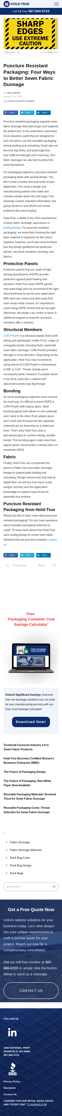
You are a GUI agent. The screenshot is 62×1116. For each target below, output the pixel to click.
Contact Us (10, 1094)
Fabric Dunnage (20, 842)
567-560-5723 (38, 11)
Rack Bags (16, 873)
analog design (12, 227)
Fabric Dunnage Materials (26, 850)
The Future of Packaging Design (25, 771)
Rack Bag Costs (20, 857)
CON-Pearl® (11, 335)
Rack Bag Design (21, 865)
